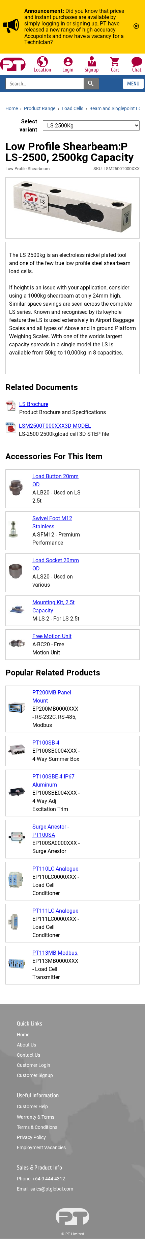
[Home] (13, 64)
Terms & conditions (37, 1127)
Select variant (28, 125)
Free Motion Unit (51, 636)
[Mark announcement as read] (137, 27)
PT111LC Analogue (55, 911)
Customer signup (35, 1075)
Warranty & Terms (35, 1117)
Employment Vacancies (41, 1147)
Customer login (33, 1065)
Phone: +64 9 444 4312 (41, 1178)
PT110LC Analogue (55, 869)
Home (23, 1034)
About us (26, 1045)
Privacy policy (31, 1137)
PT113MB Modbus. (55, 953)
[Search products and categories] (91, 83)
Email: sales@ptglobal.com (45, 1189)
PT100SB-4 (45, 742)
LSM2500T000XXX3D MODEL (55, 426)
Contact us (28, 1055)
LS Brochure (33, 404)
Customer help (32, 1106)
